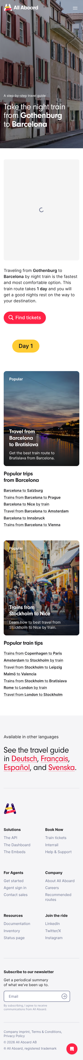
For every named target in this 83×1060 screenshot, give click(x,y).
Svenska (61, 767)
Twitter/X (53, 930)
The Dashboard (17, 844)
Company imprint (17, 1032)
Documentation (17, 923)
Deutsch (24, 758)
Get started (14, 880)
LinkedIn (52, 923)
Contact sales (16, 894)
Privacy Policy (14, 1036)
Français (54, 758)
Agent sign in (15, 887)
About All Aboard (60, 880)
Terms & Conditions (46, 1032)
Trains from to (32, 497)
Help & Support (58, 851)
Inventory (12, 930)
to (23, 490)
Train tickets (55, 837)
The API (10, 837)
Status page (14, 937)
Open (75, 8)
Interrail (51, 844)
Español (17, 767)
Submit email (64, 996)
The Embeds (15, 851)
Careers (52, 887)
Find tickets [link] (28, 317)
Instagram (53, 937)
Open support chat (71, 1048)
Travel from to (36, 511)
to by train (26, 504)
